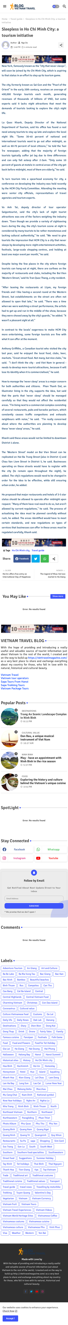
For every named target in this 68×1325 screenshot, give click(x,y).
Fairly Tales (46, 1031)
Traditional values (36, 1181)
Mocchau (41, 1089)
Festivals (42, 1037)
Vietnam (23, 1198)
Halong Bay (24, 1054)
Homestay (50, 1066)
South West (46, 1146)
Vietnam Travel (10, 675)
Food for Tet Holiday (45, 1043)
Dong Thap (8, 1031)
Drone (32, 1031)
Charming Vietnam (12, 1002)
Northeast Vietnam (12, 1112)
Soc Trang (8, 1146)
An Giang (32, 968)
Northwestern (10, 1117)
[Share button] (54, 559)
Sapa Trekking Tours (13, 685)
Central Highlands (12, 996)
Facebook (24, 558)
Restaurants (9, 1140)
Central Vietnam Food (37, 996)
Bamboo (21, 979)
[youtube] (37, 1291)
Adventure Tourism (12, 968)
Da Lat (50, 1014)
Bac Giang (45, 973)
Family (59, 1031)
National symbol (45, 1094)
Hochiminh (22, 1066)
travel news (26, 1186)
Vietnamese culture (13, 1227)
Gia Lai (6, 1048)
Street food (8, 1158)
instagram (19, 858)
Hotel (22, 1071)
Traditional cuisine (12, 1181)
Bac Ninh (7, 979)
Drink (21, 1031)
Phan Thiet (44, 1117)
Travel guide (16, 19)
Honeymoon (9, 1071)
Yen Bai (42, 1233)
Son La (21, 1146)
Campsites (33, 985)
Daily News (23, 1020)
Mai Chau (8, 1089)
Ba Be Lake (8, 973)
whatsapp (53, 849)
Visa (5, 1233)
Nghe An (30, 1100)
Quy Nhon (56, 1135)
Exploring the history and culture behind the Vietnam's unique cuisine (43, 781)
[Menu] (4, 6)
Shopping (45, 1140)
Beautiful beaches (39, 979)
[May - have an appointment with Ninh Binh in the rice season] (9, 760)
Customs (37, 1014)
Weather (16, 1233)
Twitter (36, 559)
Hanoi (38, 1054)
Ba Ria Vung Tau (27, 973)
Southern (8, 1152)
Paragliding (28, 1117)
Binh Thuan (9, 985)
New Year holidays (12, 1100)
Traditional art (20, 1175)
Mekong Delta (24, 1089)
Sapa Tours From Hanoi (14, 681)
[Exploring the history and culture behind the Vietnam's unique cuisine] (9, 782)
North (54, 1106)
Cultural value (27, 1008)
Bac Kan (59, 973)
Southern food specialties (30, 1152)
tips (36, 1169)
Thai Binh (39, 1163)
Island (42, 1071)
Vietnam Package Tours (15, 688)
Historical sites (10, 1060)
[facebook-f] (26, 1291)
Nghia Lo (44, 1100)
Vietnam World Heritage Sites (18, 1215)
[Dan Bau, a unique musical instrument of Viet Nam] (9, 738)
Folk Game (57, 1037)
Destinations (9, 1025)
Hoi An (36, 1066)
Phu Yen (53, 1123)
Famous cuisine (11, 1037)
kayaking (54, 1071)
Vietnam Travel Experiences (17, 1209)
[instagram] (42, 1291)
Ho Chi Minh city (20, 550)
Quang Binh (9, 1129)
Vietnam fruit (10, 1204)
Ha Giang (19, 1048)
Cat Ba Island (24, 991)
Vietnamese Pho (36, 1227)
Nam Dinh (27, 1094)
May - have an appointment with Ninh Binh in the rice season (40, 759)
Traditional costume (42, 1175)
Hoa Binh (7, 1066)
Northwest (46, 1112)
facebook (19, 849)
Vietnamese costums (13, 1221)
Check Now (8, 1310)
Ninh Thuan (39, 1106)
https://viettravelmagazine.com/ (47, 658)
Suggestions (25, 1158)
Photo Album (9, 1123)
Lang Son (24, 1083)
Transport (55, 1181)
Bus (21, 985)
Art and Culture (49, 968)
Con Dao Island (49, 1002)
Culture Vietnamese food (15, 1014)
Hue (32, 1071)
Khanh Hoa (8, 1077)
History (27, 1060)
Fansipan (28, 1037)
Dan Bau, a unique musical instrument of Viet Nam (37, 737)
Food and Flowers (21, 1043)
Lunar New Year (54, 1083)
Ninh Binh (23, 1106)
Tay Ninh (7, 1163)
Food (5, 1043)
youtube (53, 858)
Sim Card (59, 1140)
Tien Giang (24, 1169)
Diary (23, 1025)
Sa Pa (23, 1140)
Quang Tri (25, 1135)
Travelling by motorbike (48, 1186)
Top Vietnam (49, 1169)
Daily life (7, 1020)
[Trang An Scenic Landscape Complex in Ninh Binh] (9, 716)
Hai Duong (34, 1048)
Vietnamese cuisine (39, 1221)
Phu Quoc (26, 1123)
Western (29, 1233)
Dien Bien (36, 1025)
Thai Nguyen (55, 1163)
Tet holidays (23, 1163)
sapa (33, 1140)
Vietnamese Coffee (47, 1215)
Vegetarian (8, 1198)
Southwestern (55, 1152)
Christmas (32, 1002)
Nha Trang (8, 1106)
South (32, 1146)
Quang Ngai (43, 1129)
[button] (55, 6)
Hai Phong (49, 1048)
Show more (57, 596)
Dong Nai (50, 1025)
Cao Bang (7, 991)
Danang (50, 1020)
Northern (32, 1112)
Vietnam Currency (41, 1198)
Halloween (8, 1054)
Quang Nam (26, 1129)
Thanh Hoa (8, 1169)
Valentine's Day (43, 1192)
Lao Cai (37, 1083)
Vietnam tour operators (15, 678)
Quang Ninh (9, 1135)
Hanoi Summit (53, 1054)
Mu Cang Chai (10, 1094)
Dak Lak (37, 1020)
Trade (5, 1175)
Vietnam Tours (28, 1204)
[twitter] (31, 1291)
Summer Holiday (45, 1158)
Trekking (7, 1192)
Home (4, 19)
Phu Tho (40, 1123)
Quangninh (40, 1135)
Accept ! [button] (10, 1318)
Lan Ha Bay (8, 1083)
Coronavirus (9, 1008)
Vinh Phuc (54, 1227)
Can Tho (47, 985)
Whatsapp (45, 559)
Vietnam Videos (44, 1209)
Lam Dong (54, 1077)
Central (39, 991)
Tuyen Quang (23, 1192)
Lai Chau (39, 1077)
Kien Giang (24, 1077)
